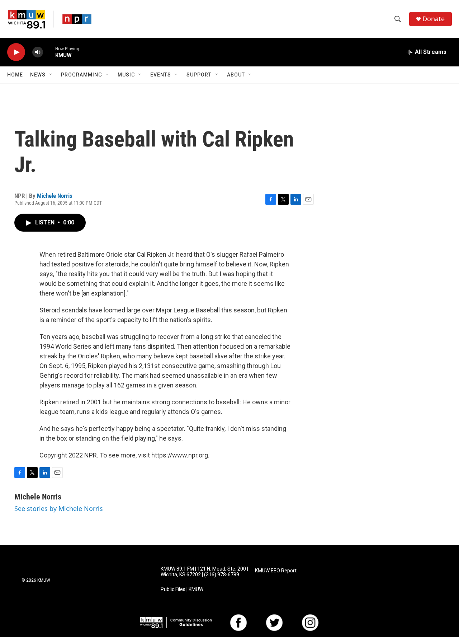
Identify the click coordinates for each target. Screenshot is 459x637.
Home (15, 75)
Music (126, 75)
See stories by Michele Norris (58, 508)
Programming (81, 75)
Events (160, 75)
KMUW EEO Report (276, 570)
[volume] (38, 52)
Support (199, 75)
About (236, 75)
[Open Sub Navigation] (51, 75)
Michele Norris (54, 195)
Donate (433, 19)
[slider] (49, 52)
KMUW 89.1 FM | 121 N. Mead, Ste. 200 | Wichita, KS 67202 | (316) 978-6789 (204, 571)
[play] (16, 52)
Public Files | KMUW (182, 589)
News (38, 75)
